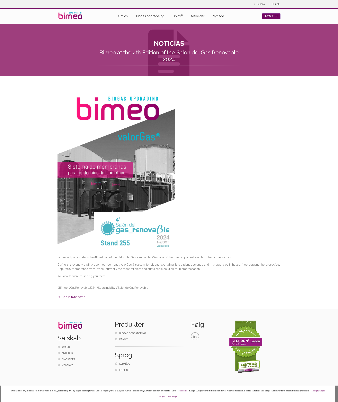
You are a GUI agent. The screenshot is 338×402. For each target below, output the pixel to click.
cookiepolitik (183, 391)
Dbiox (178, 16)
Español (261, 4)
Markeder (197, 16)
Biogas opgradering (150, 16)
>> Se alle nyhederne (71, 297)
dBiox (123, 339)
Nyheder (219, 16)
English (276, 4)
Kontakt (269, 16)
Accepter (162, 396)
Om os (123, 16)
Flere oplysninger (317, 391)
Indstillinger (172, 396)
